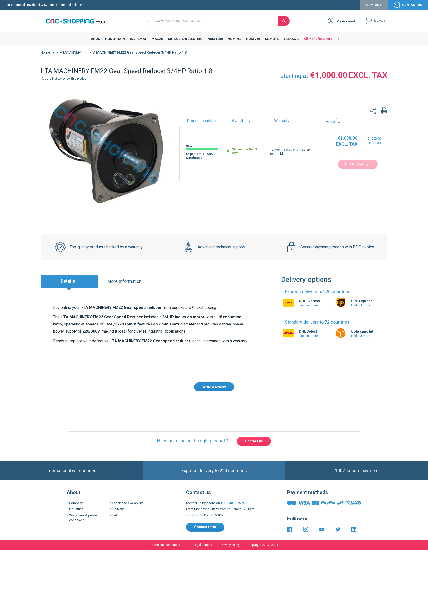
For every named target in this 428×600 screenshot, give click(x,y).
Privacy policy (230, 522)
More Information (124, 281)
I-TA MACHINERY (69, 52)
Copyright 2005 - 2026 (263, 522)
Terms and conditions (165, 522)
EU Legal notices (200, 522)
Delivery (118, 486)
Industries (76, 486)
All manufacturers (318, 39)
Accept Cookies (186, 559)
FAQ (115, 492)
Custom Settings (240, 559)
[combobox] (213, 21)
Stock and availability (127, 480)
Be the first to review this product (65, 78)
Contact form (205, 504)
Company (373, 5)
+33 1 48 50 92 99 (233, 480)
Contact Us (412, 5)
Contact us (254, 418)
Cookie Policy (221, 544)
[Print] (384, 111)
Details (68, 281)
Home (45, 52)
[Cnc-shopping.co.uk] (79, 21)
